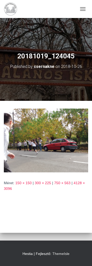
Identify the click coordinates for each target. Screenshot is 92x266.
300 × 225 (43, 183)
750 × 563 (62, 183)
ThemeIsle (61, 254)
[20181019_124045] (46, 140)
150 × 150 (23, 183)
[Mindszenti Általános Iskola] (12, 9)
